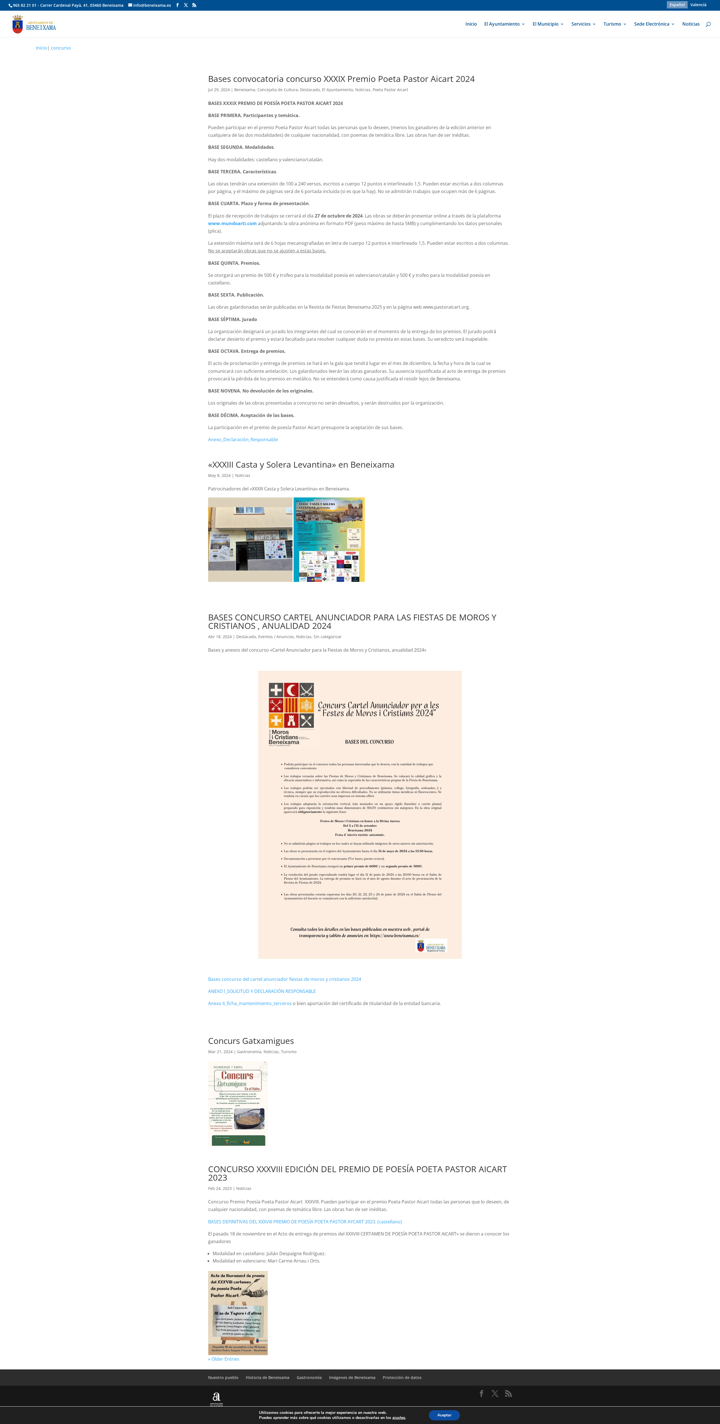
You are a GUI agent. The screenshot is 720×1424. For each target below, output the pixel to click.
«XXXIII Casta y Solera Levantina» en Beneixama (301, 464)
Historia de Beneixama (267, 1377)
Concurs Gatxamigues (251, 1040)
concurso (61, 48)
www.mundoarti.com (232, 223)
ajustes (398, 1417)
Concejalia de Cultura (277, 89)
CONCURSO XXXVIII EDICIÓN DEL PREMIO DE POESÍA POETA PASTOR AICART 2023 (357, 1173)
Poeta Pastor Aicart (390, 89)
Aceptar (444, 1415)
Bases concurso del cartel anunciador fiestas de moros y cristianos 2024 (284, 979)
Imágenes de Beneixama (352, 1377)
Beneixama (244, 89)
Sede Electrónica (651, 24)
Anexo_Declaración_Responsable (243, 439)
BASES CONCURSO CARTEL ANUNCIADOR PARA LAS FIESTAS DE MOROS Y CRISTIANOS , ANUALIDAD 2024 (352, 621)
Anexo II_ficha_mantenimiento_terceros (250, 1003)
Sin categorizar (328, 636)
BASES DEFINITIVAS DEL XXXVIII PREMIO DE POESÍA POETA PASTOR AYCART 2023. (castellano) (305, 1222)
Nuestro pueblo (223, 1377)
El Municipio (546, 24)
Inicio (471, 24)
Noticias (691, 24)
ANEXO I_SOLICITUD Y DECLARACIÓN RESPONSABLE (262, 991)
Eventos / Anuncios (276, 636)
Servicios (581, 24)
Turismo (612, 24)
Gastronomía (249, 1051)
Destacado (310, 89)
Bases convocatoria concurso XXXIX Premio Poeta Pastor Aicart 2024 (341, 78)
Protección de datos (402, 1377)
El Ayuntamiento (502, 24)
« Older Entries (223, 1359)
